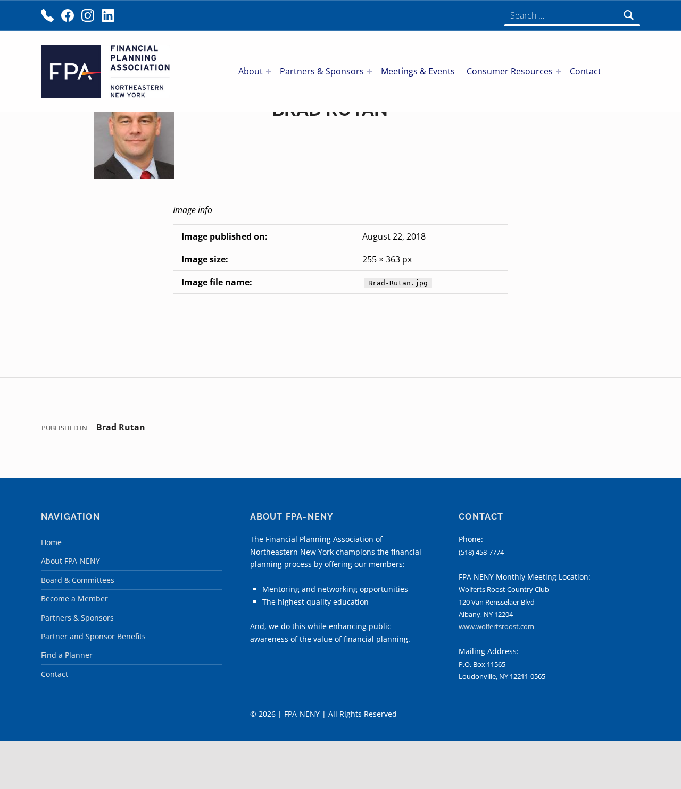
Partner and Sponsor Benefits (93, 636)
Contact (585, 71)
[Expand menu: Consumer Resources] (558, 71)
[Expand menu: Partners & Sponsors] (369, 71)
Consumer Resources (510, 71)
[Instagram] (87, 15)
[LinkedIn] (108, 15)
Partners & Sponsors (322, 71)
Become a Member (74, 598)
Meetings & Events (418, 71)
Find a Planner (67, 655)
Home (51, 542)
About (250, 71)
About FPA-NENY (70, 561)
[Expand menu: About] (268, 71)
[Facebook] (67, 15)
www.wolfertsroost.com (496, 626)
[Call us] (47, 15)
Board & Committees (77, 580)
